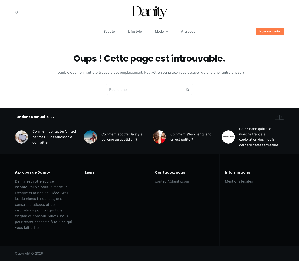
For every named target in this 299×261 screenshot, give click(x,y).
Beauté (109, 31)
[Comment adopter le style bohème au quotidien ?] (90, 137)
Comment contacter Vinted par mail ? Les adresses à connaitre (54, 136)
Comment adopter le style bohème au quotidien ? (121, 137)
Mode (159, 31)
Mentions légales (239, 181)
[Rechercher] (16, 12)
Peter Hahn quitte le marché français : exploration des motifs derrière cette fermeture (258, 137)
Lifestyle (135, 31)
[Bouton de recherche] (188, 89)
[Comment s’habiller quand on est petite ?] (159, 137)
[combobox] (144, 89)
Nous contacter (270, 31)
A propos (188, 31)
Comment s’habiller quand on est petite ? (190, 137)
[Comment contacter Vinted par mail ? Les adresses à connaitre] (21, 137)
